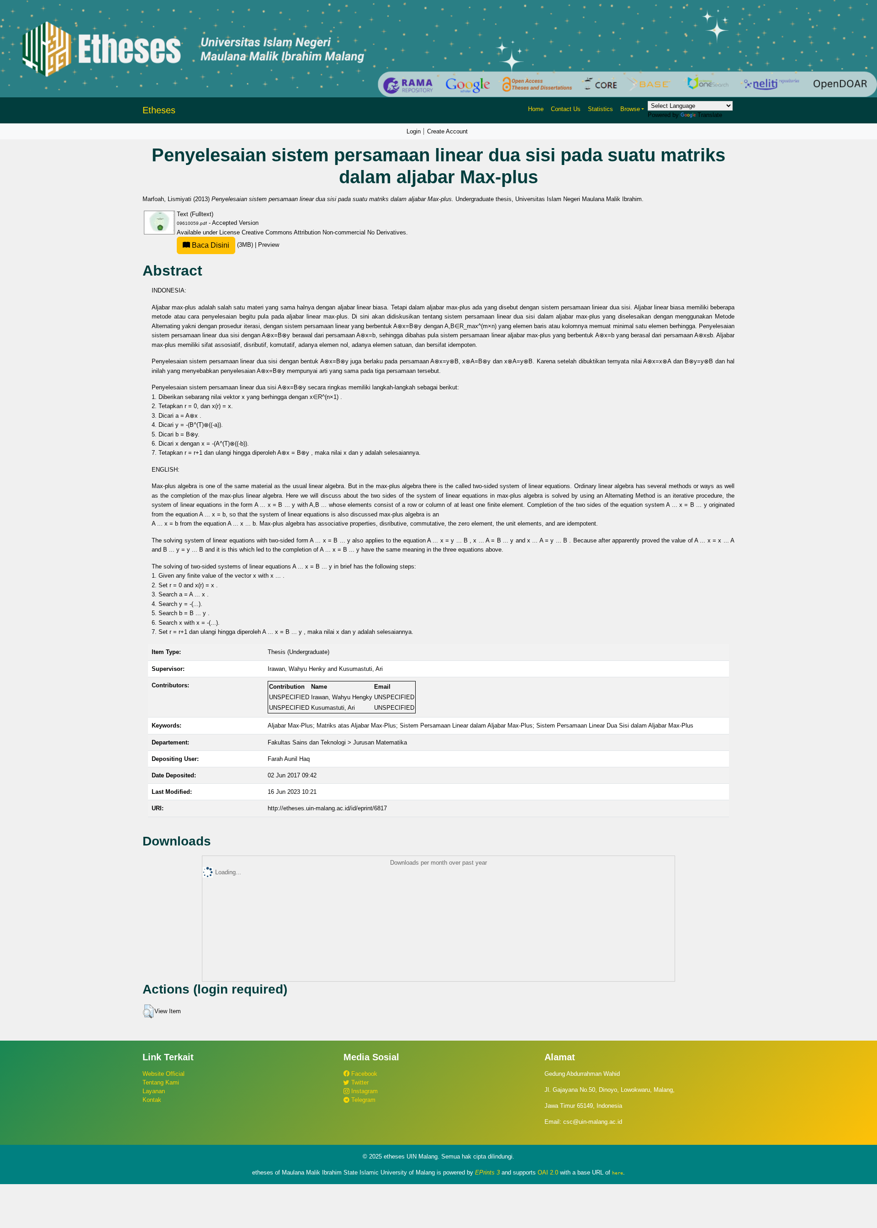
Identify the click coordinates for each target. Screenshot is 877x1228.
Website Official (164, 1073)
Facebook (363, 1073)
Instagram (363, 1091)
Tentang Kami (161, 1082)
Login (414, 131)
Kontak (152, 1099)
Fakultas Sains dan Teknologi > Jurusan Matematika (337, 742)
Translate (709, 115)
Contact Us (566, 109)
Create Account (447, 131)
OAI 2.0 (548, 1172)
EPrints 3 (487, 1172)
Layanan (154, 1091)
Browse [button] (630, 109)
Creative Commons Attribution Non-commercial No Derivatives (324, 232)
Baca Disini (209, 245)
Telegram (362, 1099)
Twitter (359, 1082)
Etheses (159, 110)
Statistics (600, 109)
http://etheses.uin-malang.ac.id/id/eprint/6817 (327, 808)
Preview (268, 244)
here (617, 1172)
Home (536, 109)
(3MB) (222, 244)
